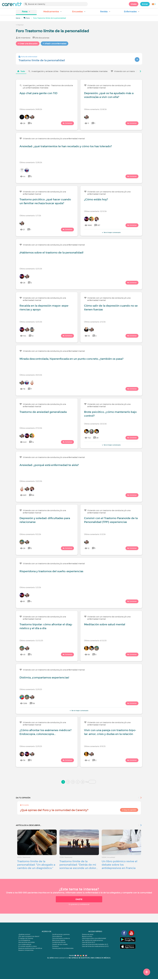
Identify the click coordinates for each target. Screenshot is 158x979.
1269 (25, 703)
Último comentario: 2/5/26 (94, 322)
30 (89, 336)
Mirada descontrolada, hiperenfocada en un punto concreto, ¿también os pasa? (71, 358)
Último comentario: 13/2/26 (31, 481)
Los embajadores (24, 940)
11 (88, 123)
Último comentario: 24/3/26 (31, 375)
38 (24, 760)
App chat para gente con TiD (38, 93)
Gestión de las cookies (60, 944)
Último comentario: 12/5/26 (95, 211)
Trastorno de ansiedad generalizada (43, 412)
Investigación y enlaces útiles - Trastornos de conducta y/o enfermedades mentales (69, 71)
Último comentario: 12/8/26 (31, 162)
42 (89, 760)
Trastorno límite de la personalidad (42, 60)
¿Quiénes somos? (24, 934)
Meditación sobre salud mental (104, 624)
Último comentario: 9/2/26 (30, 534)
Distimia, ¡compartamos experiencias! (44, 677)
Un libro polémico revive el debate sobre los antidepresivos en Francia (119, 865)
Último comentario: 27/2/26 (31, 428)
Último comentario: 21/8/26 (95, 109)
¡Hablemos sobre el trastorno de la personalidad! (51, 252)
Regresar (20, 25)
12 (32, 336)
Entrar (145, 4)
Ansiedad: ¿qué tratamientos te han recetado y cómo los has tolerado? (66, 146)
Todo (22, 71)
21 (24, 229)
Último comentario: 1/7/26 (30, 215)
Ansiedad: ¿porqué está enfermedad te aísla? (49, 465)
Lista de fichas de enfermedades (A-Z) (95, 944)
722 (89, 438)
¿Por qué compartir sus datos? (28, 936)
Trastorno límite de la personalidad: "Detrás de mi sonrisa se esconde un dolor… (78, 865)
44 (24, 176)
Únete (133, 4)
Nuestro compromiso (26, 950)
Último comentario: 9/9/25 (94, 746)
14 (33, 442)
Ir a (87, 782)
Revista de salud (87, 934)
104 (24, 336)
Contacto (55, 946)
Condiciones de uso (59, 942)
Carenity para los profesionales (62, 948)
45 (24, 654)
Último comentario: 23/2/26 (95, 424)
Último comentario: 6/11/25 (95, 640)
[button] (26, 12)
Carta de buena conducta (61, 938)
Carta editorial (57, 936)
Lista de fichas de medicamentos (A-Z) (95, 946)
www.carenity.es (61, 958)
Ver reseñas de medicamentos (92, 940)
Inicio (18, 18)
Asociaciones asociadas (26, 942)
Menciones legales (58, 940)
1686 (90, 225)
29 (24, 123)
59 (33, 495)
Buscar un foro (87, 936)
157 (98, 225)
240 (24, 442)
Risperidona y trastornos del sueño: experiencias (51, 571)
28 (24, 282)
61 (24, 601)
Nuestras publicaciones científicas (30, 948)
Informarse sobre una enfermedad (94, 938)
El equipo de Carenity (25, 938)
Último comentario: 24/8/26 (31, 109)
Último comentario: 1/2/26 (30, 587)
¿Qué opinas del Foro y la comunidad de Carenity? (54, 810)
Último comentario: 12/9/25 (31, 689)
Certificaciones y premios (61, 934)
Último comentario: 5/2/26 (94, 534)
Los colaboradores (24, 944)
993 (24, 495)
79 (24, 389)
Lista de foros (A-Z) (88, 942)
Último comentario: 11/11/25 (31, 640)
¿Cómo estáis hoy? (96, 199)
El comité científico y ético (27, 946)
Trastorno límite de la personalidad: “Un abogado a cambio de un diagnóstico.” (36, 865)
